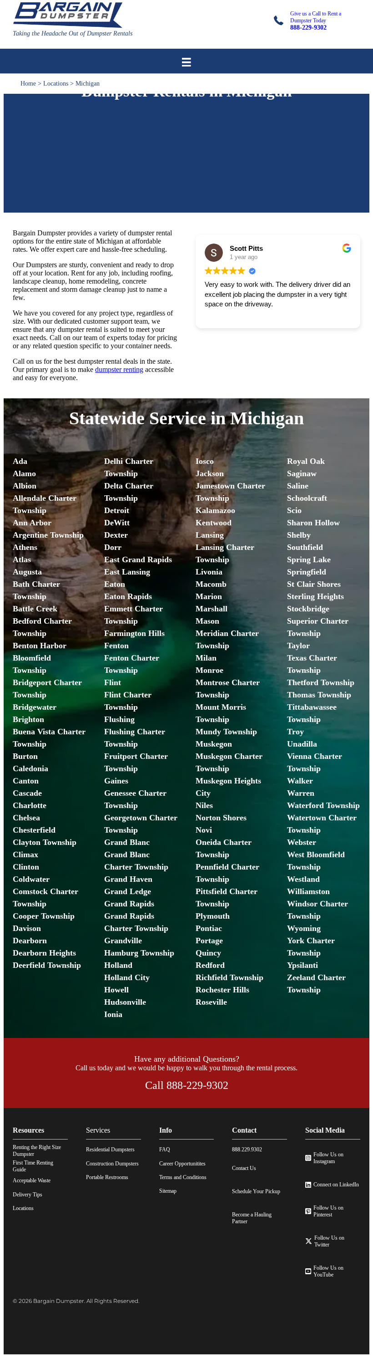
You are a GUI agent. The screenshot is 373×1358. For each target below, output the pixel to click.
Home (28, 83)
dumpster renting (119, 369)
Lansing (210, 534)
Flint (112, 682)
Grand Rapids (129, 903)
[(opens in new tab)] (186, 199)
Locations (55, 83)
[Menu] (186, 62)
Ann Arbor (32, 522)
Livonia (209, 571)
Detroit (116, 510)
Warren (300, 793)
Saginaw (302, 473)
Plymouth (213, 916)
